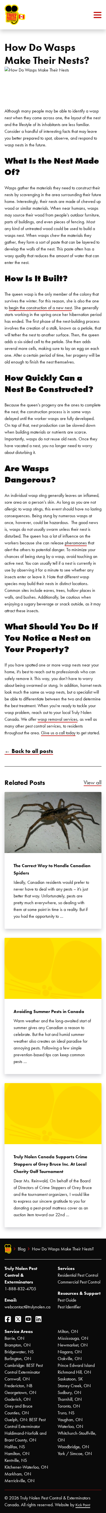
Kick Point (82, 1505)
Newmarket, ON (73, 1345)
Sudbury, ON (69, 1392)
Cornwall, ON (17, 1379)
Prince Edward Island (76, 1365)
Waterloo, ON (70, 1426)
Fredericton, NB (18, 1385)
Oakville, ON (70, 1358)
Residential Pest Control (78, 1275)
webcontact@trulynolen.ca (27, 1306)
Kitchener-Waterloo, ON (26, 1467)
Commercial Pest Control (79, 1282)
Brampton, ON (18, 1345)
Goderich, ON (18, 1399)
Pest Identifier (69, 1306)
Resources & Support (79, 1293)
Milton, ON (68, 1331)
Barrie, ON (14, 1338)
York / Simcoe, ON (75, 1453)
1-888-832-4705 (20, 1288)
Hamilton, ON (17, 1453)
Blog (21, 1249)
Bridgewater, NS (19, 1351)
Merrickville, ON (19, 1480)
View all (92, 782)
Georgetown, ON (20, 1392)
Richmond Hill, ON (74, 1372)
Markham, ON (18, 1474)
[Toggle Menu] (97, 15)
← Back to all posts (29, 751)
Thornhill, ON (70, 1399)
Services (66, 1268)
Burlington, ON (18, 1358)
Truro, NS (66, 1412)
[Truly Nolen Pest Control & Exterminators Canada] (29, 15)
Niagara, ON (70, 1351)
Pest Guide (67, 1300)
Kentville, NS (16, 1460)
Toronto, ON (69, 1406)
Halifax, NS (15, 1446)
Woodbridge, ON (73, 1446)
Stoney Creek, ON (74, 1385)
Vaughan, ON (70, 1419)
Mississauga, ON (73, 1338)
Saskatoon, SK (70, 1379)
